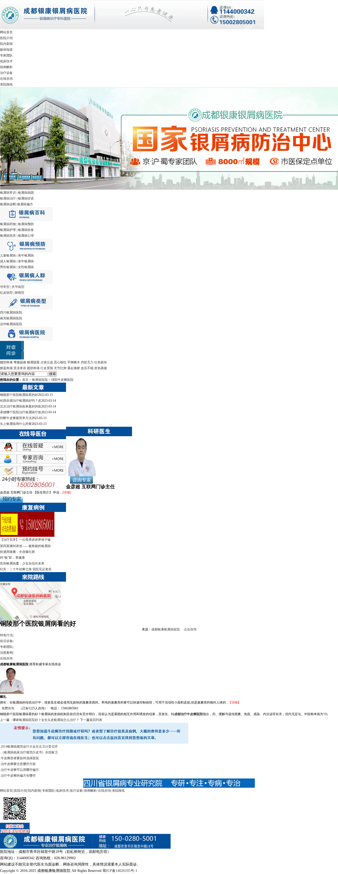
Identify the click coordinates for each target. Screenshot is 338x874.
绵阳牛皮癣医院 (62, 380)
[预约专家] (11, 502)
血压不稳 (87, 368)
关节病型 (18, 287)
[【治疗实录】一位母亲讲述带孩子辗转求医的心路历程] (27, 536)
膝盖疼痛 (6, 368)
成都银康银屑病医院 (165, 629)
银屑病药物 (8, 224)
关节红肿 (60, 368)
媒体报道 (6, 49)
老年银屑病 (26, 261)
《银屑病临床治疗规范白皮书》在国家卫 (29, 752)
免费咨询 (8, 708)
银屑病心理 (26, 236)
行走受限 (46, 368)
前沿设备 (6, 641)
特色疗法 (6, 635)
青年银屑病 (26, 255)
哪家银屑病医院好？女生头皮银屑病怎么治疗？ (46, 720)
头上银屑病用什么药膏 (16, 424)
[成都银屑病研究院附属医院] (132, 28)
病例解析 (6, 67)
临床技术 (6, 61)
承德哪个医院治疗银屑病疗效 (20, 412)
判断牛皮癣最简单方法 (16, 418)
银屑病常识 (8, 192)
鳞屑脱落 (33, 362)
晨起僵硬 (73, 368)
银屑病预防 (26, 224)
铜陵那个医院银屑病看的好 (19, 395)
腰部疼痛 (6, 362)
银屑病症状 (26, 198)
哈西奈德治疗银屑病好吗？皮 (20, 400)
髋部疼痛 (33, 368)
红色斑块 (100, 362)
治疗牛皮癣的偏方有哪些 (18, 775)
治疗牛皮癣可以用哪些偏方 (20, 770)
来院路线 (6, 84)
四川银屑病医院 (11, 312)
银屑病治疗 (8, 198)
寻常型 (5, 287)
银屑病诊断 (8, 204)
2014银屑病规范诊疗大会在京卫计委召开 (29, 746)
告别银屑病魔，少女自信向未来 (22, 563)
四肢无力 (87, 362)
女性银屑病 (26, 267)
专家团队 (6, 55)
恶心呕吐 (60, 362)
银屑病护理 (8, 230)
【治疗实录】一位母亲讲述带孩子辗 (25, 540)
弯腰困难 (19, 362)
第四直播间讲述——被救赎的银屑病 (25, 546)
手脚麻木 (73, 362)
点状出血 (46, 362)
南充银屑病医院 (11, 318)
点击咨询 (190, 629)
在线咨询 (6, 78)
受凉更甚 (19, 368)
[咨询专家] (79, 482)
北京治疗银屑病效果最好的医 (20, 406)
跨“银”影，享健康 (12, 557)
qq (38, 449)
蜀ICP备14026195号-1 (119, 871)
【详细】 (234, 702)
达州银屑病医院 (11, 324)
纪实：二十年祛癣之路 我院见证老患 (25, 569)
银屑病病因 (26, 192)
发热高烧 (100, 368)
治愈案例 (6, 652)
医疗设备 (76, 790)
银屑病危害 (8, 236)
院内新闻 (6, 44)
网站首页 (6, 32)
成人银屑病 (8, 261)
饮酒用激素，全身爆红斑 (17, 552)
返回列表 (96, 720)
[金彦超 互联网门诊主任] (81, 475)
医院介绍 (6, 38)
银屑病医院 (40, 380)
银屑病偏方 (25, 204)
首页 (25, 380)
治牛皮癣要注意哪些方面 (18, 764)
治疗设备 (6, 73)
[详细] (67, 492)
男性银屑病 (8, 267)
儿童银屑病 (8, 255)
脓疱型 (19, 292)
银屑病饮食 (26, 230)
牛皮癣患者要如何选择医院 (20, 758)
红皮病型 (6, 292)
